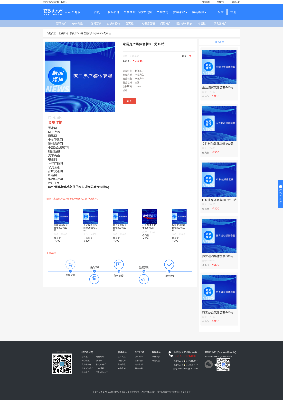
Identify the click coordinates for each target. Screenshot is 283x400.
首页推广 (131, 23)
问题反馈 (156, 360)
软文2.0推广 (146, 12)
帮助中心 (221, 2)
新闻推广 (61, 23)
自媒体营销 (113, 23)
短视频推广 (101, 356)
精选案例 (198, 12)
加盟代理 (122, 360)
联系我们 (139, 360)
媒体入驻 (236, 2)
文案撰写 (162, 12)
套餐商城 (130, 12)
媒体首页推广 (87, 368)
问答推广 (165, 23)
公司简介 (139, 356)
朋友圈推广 (220, 23)
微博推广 (100, 360)
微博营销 (96, 23)
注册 (233, 12)
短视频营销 (148, 23)
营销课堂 (179, 12)
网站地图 (206, 2)
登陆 (221, 12)
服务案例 (122, 368)
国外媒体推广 (102, 372)
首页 (97, 12)
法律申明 (139, 364)
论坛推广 (203, 23)
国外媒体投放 (184, 23)
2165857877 (192, 365)
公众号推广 (78, 23)
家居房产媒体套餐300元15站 (96, 33)
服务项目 (113, 12)
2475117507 (192, 361)
